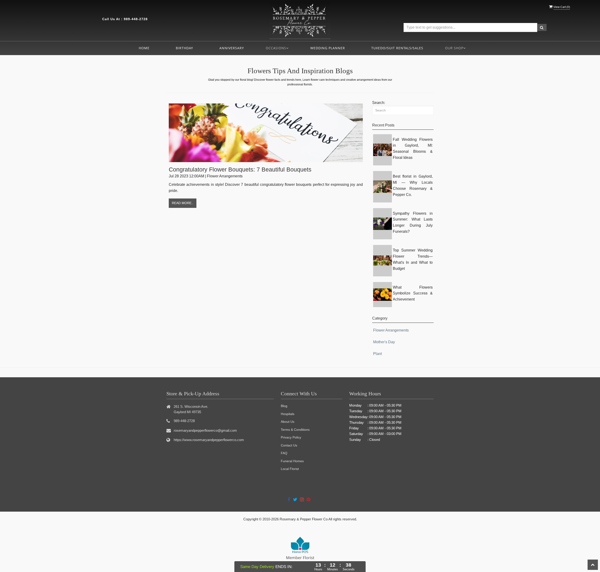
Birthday (184, 48)
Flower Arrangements (391, 330)
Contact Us (289, 445)
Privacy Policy (291, 437)
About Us (287, 421)
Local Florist (290, 469)
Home (144, 48)
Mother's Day (384, 342)
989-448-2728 (136, 19)
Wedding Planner (327, 48)
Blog (284, 406)
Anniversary (231, 48)
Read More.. (182, 203)
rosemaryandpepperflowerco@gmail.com (205, 430)
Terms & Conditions (295, 429)
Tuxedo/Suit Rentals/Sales (397, 48)
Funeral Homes (292, 461)
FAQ (284, 453)
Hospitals (287, 414)
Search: (378, 103)
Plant (377, 354)
